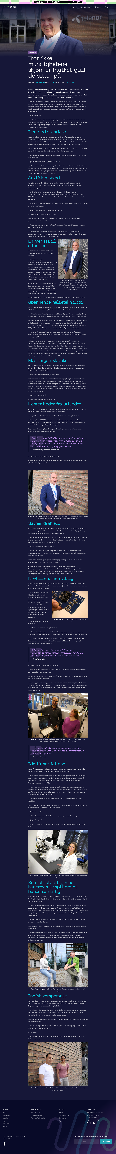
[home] (10, 7)
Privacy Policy (22, 1136)
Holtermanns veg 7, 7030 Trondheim (93, 1116)
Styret (5, 1121)
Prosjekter (98, 7)
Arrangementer (35, 1112)
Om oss (5, 1112)
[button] (74, 7)
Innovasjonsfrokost (36, 1115)
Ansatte (5, 1118)
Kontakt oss (6, 1115)
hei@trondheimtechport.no (95, 1112)
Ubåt (10, 1138)
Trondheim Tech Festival (38, 1118)
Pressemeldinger (64, 1115)
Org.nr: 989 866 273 (93, 1120)
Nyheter (61, 1112)
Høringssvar (62, 1118)
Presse (5, 1127)
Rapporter (62, 1121)
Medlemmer (6, 1124)
